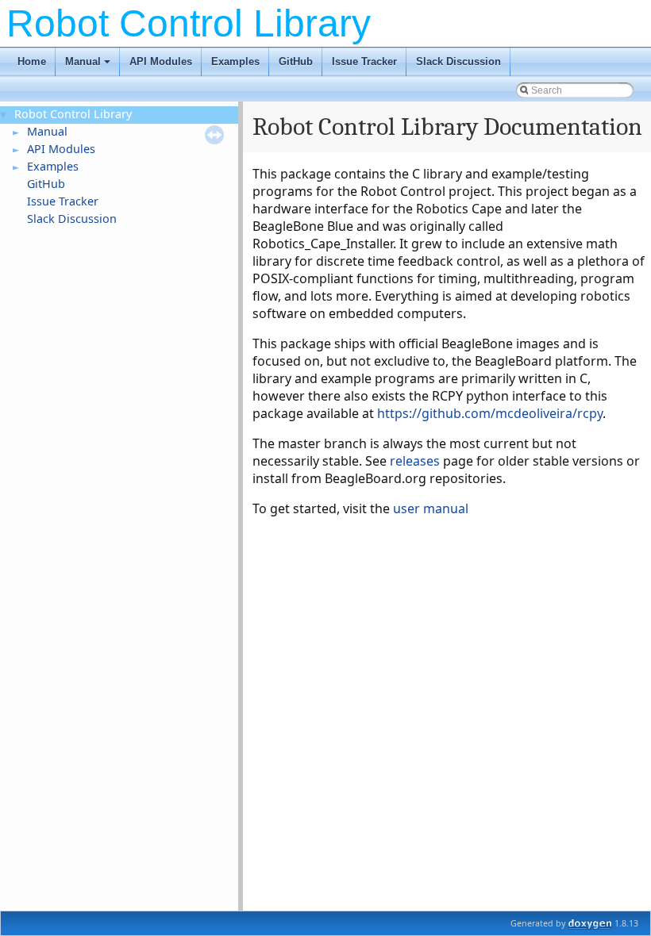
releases (415, 461)
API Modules (160, 61)
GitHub (296, 61)
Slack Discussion (458, 61)
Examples (235, 61)
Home (31, 61)
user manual (430, 508)
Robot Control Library (73, 113)
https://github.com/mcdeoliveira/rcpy (490, 413)
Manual (89, 66)
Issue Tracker (364, 61)
